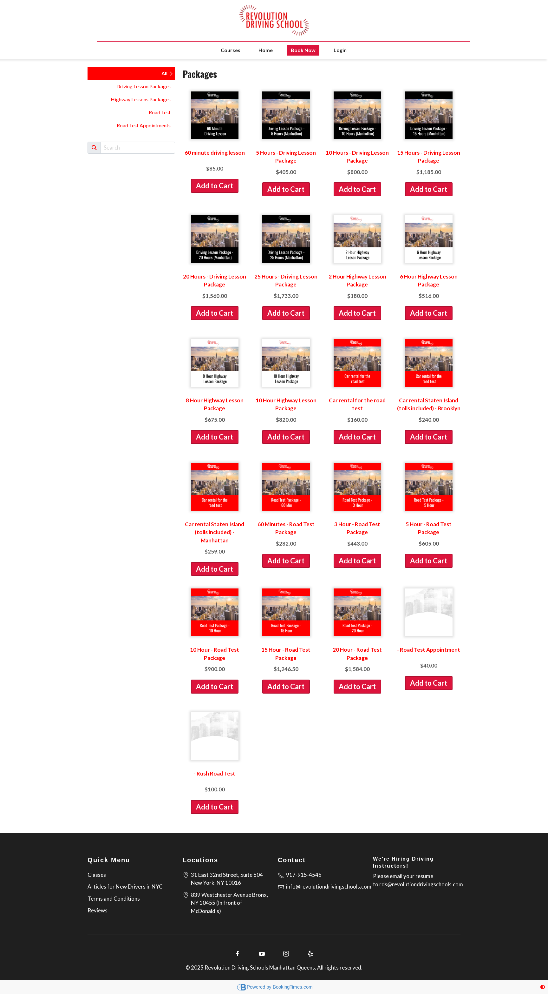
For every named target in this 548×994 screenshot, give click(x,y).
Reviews (98, 910)
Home (265, 50)
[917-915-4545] (281, 874)
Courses (230, 50)
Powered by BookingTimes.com (280, 987)
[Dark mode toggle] (542, 987)
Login (340, 50)
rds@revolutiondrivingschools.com (421, 884)
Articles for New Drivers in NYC (125, 886)
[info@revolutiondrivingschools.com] (281, 886)
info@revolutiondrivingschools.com (328, 886)
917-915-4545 (304, 874)
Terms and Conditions (114, 898)
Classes (97, 874)
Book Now (303, 50)
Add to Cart (214, 185)
